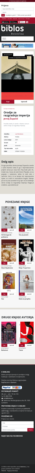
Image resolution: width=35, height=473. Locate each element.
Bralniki (15, 18)
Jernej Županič (11, 118)
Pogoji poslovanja (12, 470)
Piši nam (27, 18)
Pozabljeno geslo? (10, 15)
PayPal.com (5, 382)
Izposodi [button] (24, 101)
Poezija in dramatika (9, 108)
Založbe (9, 18)
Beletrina (23, 467)
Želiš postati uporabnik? (24, 15)
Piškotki (3, 470)
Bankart (13, 382)
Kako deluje (21, 18)
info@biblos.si (8, 398)
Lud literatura (19, 134)
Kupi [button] (7, 101)
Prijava (30, 430)
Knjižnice (4, 18)
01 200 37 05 (8, 396)
